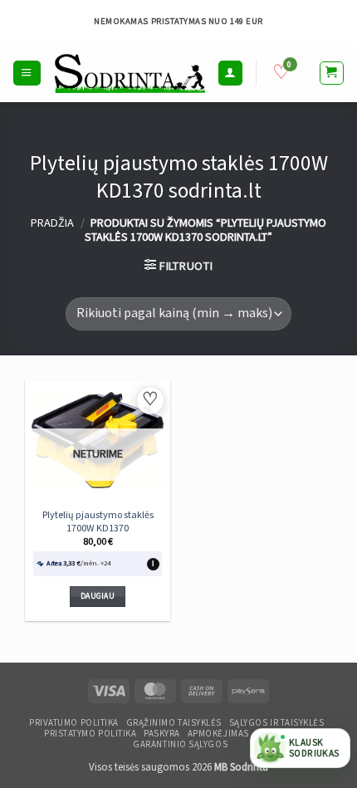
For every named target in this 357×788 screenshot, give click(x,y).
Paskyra (162, 734)
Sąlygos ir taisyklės (277, 723)
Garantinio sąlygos (180, 745)
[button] (26, 73)
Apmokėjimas (218, 734)
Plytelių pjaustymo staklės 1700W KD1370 (98, 522)
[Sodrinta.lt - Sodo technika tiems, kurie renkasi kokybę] (129, 73)
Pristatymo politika (90, 734)
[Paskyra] (230, 73)
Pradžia (52, 223)
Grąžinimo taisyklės (174, 723)
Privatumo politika (74, 723)
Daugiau (98, 596)
